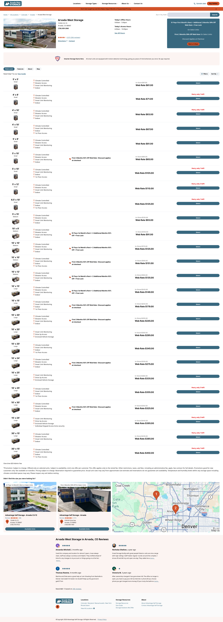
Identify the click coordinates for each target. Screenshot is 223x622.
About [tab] (30, 69)
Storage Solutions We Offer (125, 608)
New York (108, 603)
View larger (9, 45)
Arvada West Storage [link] (44, 15)
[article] (29, 507)
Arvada (32, 15)
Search (214, 15)
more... (58, 561)
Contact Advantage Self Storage (151, 605)
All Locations (14, 15)
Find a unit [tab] (9, 69)
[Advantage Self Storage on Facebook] (57, 607)
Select (198, 83)
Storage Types (91, 3)
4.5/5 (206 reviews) (73, 37)
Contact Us (138, 3)
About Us (125, 3)
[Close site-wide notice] (216, 9)
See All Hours (120, 33)
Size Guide (22, 74)
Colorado (24, 15)
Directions (62, 41)
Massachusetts (100, 603)
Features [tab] (20, 69)
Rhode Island (85, 605)
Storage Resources (109, 3)
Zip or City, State (161, 15)
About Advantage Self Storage (151, 603)
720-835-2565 (201, 4)
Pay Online (213, 3)
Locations (77, 3)
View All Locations (88, 608)
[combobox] (188, 15)
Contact (72, 41)
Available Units (30, 529)
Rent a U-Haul (193, 44)
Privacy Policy (102, 619)
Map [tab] (38, 69)
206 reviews (77, 589)
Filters (205, 74)
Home (5, 15)
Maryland (91, 603)
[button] (7, 521)
